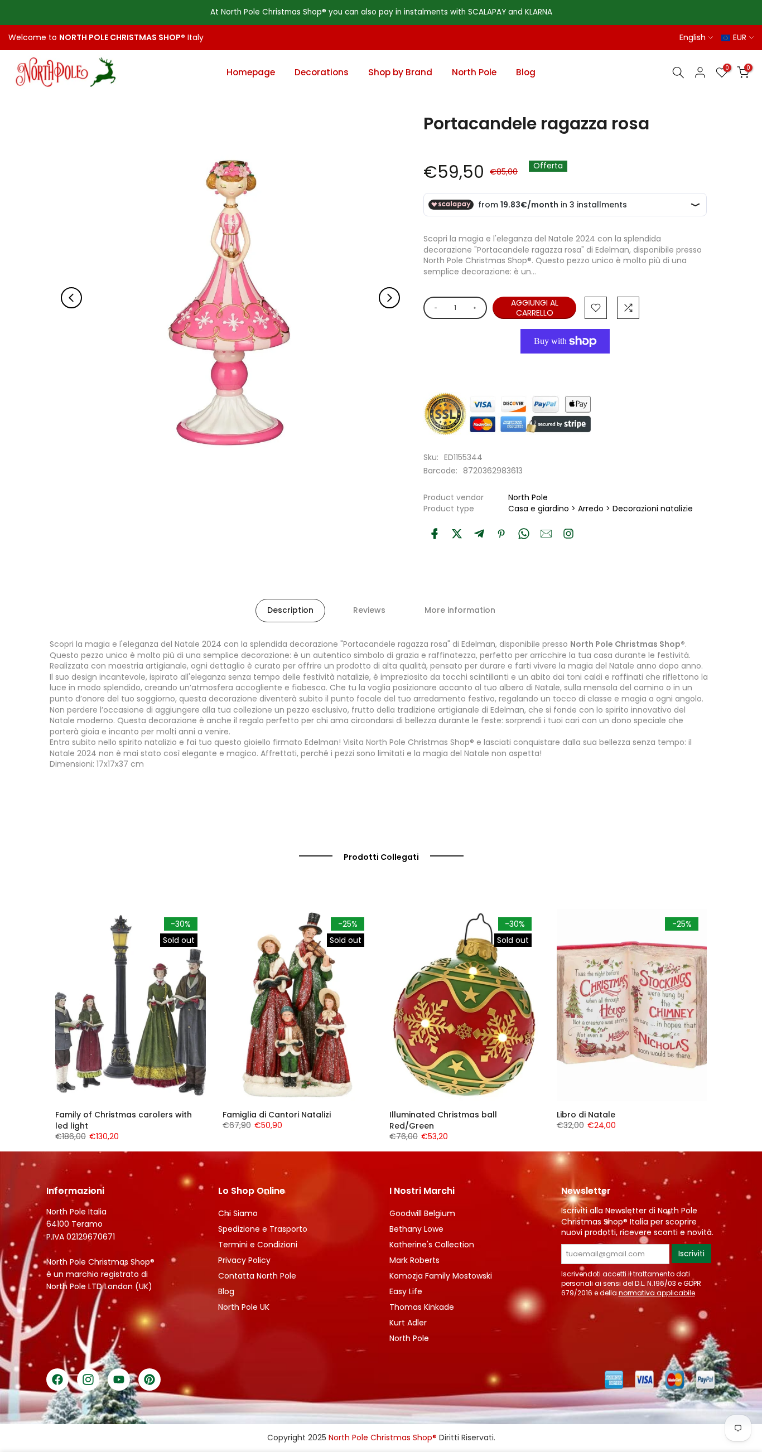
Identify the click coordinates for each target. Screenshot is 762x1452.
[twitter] (457, 533)
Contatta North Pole (257, 1275)
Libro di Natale (586, 1114)
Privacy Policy (244, 1260)
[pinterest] (501, 533)
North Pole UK (243, 1307)
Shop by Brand (400, 72)
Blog (526, 72)
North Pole (474, 72)
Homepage (250, 72)
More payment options (565, 366)
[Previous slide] (71, 297)
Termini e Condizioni (257, 1244)
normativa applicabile (657, 1293)
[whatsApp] (524, 533)
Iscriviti (691, 1253)
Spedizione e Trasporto (262, 1229)
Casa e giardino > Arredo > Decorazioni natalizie (600, 508)
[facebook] (434, 533)
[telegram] (479, 533)
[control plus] (476, 308)
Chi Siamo (238, 1213)
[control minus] (433, 308)
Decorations (322, 72)
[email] (546, 533)
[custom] (568, 533)
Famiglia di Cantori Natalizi (277, 1114)
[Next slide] (389, 297)
